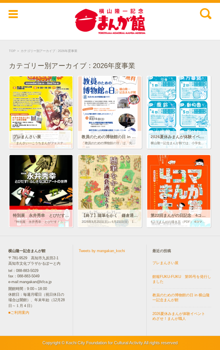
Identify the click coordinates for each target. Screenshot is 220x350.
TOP (12, 51)
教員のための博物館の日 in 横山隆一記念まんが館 (181, 297)
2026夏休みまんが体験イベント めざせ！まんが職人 (180, 316)
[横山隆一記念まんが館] (110, 21)
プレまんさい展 (165, 263)
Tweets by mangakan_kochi (102, 251)
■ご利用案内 (18, 312)
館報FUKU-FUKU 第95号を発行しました (181, 279)
